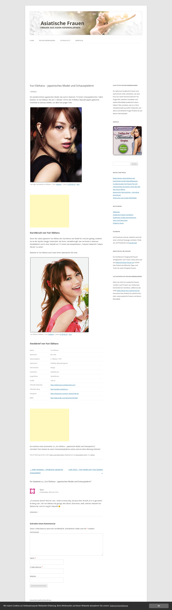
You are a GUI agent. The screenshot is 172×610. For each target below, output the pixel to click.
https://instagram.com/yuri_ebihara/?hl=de (65, 394)
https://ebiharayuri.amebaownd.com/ (63, 385)
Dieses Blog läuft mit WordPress (40, 600)
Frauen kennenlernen (47, 41)
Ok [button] (159, 606)
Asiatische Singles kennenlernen (124, 217)
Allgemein (116, 212)
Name (33, 558)
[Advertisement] (86, 60)
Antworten (33, 512)
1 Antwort (33, 91)
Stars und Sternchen (56, 455)
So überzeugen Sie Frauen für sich (125, 184)
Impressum (79, 41)
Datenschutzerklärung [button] (119, 606)
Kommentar (34, 532)
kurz (78, 184)
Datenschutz (65, 41)
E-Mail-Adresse (36, 567)
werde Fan (133, 243)
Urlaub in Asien (118, 223)
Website (33, 576)
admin (92, 455)
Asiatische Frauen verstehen (123, 215)
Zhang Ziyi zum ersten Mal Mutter (125, 198)
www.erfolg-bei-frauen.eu (125, 262)
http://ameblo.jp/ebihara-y (59, 389)
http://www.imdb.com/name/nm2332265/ (64, 398)
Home (32, 41)
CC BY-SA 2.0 (71, 184)
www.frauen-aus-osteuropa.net (128, 290)
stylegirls (58, 184)
